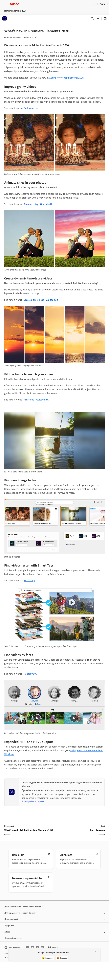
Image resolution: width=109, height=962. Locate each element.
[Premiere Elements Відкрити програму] (105, 18)
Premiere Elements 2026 (15, 10)
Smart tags (29, 580)
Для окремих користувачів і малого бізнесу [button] (24, 906)
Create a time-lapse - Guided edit (41, 299)
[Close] (95, 951)
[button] (94, 4)
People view (30, 673)
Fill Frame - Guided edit (36, 399)
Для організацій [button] (11, 919)
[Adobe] (14, 4)
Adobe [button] (7, 932)
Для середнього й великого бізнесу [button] (20, 913)
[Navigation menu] (4, 4)
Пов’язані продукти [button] (13, 938)
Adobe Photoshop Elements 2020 (66, 77)
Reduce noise (31, 108)
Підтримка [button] (9, 925)
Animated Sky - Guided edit (38, 204)
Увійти (102, 4)
